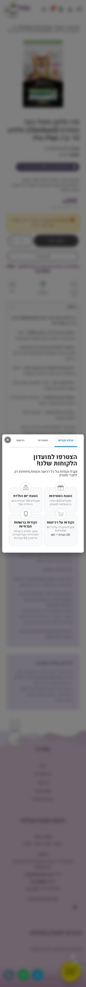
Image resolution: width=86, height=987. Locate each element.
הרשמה (20, 440)
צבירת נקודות (65, 440)
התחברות (43, 440)
